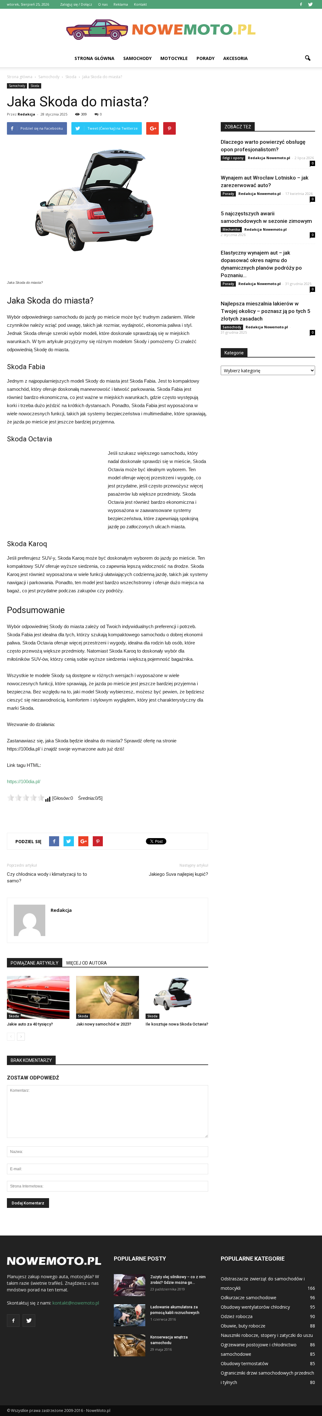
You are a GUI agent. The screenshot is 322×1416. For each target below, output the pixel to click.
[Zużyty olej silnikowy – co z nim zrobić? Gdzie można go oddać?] (129, 1285)
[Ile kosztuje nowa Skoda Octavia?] (177, 997)
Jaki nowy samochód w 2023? (103, 1024)
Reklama (121, 4)
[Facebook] (301, 4)
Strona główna (94, 58)
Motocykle (174, 58)
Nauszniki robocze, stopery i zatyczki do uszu (267, 1335)
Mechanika (231, 229)
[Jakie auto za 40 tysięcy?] (38, 997)
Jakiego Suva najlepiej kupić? (178, 874)
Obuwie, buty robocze (243, 1326)
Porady (205, 58)
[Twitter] (310, 4)
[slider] (26, 797)
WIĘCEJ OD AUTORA (86, 963)
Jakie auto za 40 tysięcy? (30, 1024)
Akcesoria (235, 58)
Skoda (35, 85)
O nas (103, 4)
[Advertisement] (54, 491)
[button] (307, 58)
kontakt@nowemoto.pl (76, 1303)
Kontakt (140, 4)
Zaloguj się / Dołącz (76, 4)
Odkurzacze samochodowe (248, 1297)
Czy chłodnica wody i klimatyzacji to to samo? (47, 877)
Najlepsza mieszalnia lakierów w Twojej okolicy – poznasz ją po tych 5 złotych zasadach (265, 311)
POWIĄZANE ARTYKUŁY (34, 963)
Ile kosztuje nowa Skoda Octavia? (177, 1024)
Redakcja (26, 114)
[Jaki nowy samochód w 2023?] (107, 997)
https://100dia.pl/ (23, 781)
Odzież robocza (237, 1316)
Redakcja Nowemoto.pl (269, 157)
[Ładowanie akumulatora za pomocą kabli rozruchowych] (129, 1315)
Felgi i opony (233, 158)
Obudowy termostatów (244, 1363)
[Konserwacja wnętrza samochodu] (129, 1345)
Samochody (137, 58)
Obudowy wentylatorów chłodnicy (255, 1307)
